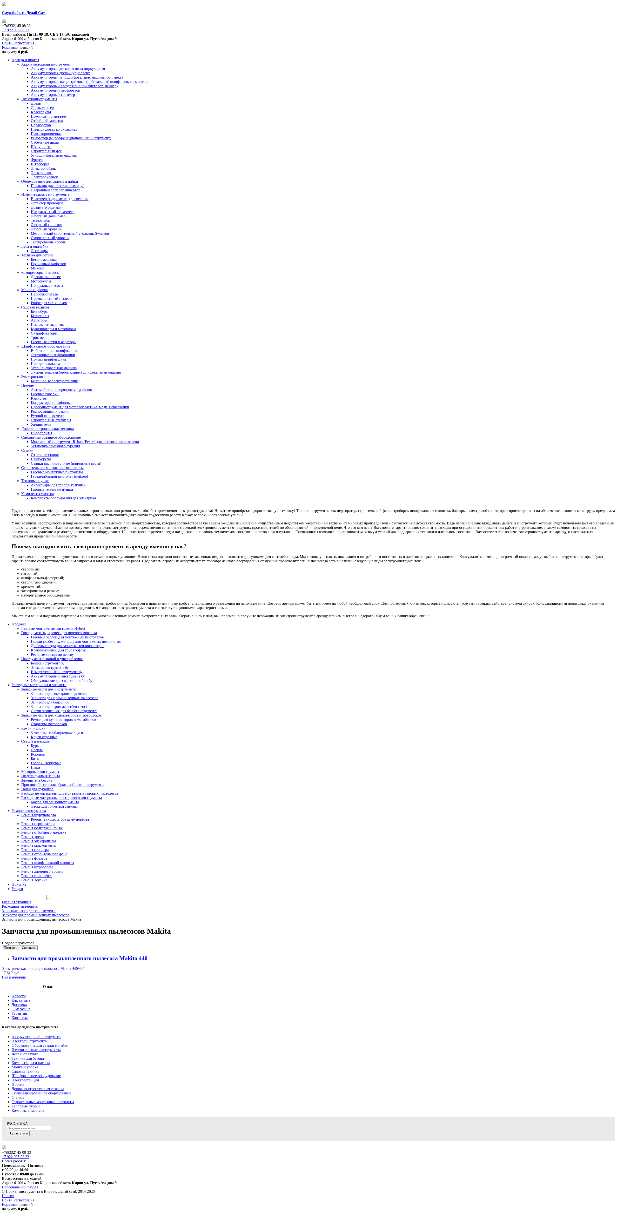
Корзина (9, 47)
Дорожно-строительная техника (38, 1089)
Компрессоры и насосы (31, 1063)
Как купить (21, 1000)
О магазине (21, 1009)
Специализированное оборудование (41, 1093)
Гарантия (19, 1013)
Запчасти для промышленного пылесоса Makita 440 (80, 958)
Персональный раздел (20, 1187)
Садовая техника (25, 1071)
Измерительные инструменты (36, 1050)
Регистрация (23, 43)
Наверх (8, 1196)
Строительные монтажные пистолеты (43, 1102)
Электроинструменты (29, 1041)
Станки (18, 1097)
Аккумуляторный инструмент (36, 1037)
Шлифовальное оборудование (36, 1076)
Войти (7, 43)
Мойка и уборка (25, 1067)
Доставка (19, 1005)
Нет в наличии (14, 977)
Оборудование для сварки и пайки (40, 1045)
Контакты (20, 1018)
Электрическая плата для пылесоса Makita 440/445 (43, 968)
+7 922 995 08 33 (15, 30)
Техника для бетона (28, 1058)
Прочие (18, 1084)
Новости (19, 996)
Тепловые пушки (26, 1106)
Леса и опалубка (25, 1054)
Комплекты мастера (28, 1110)
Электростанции (25, 1080)
